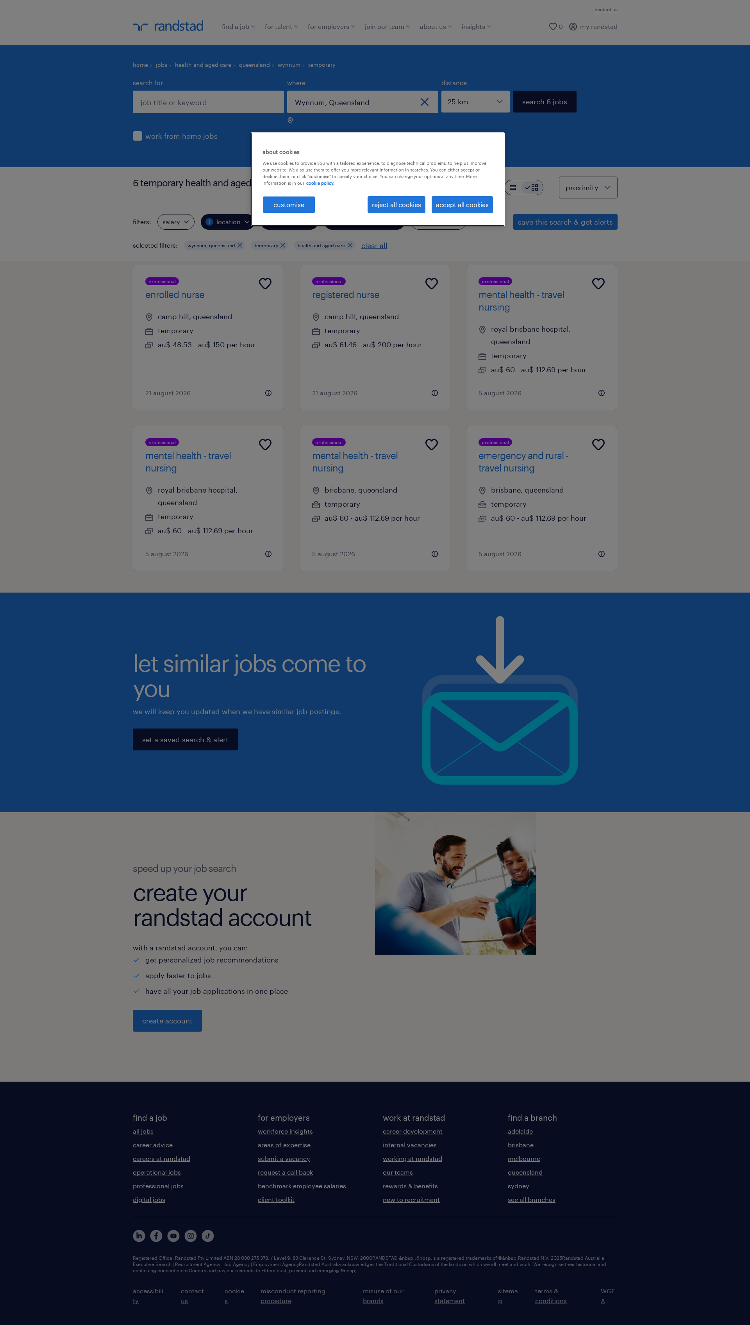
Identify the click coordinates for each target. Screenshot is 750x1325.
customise (288, 204)
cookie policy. (320, 183)
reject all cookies (396, 204)
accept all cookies (462, 204)
